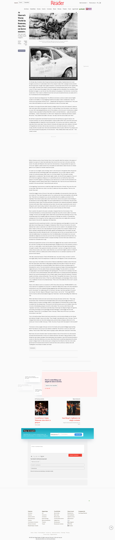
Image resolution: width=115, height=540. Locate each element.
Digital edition (53, 534)
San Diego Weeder (82, 513)
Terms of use (46, 534)
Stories (39, 9)
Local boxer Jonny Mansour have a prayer (43, 420)
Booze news (57, 516)
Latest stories (31, 516)
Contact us (48, 532)
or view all (47, 388)
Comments (32, 348)
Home (32, 532)
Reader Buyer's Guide (33, 525)
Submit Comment (74, 455)
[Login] (100, 2)
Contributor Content (33, 522)
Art (43, 513)
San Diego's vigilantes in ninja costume (71, 419)
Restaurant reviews (58, 524)
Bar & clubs (56, 513)
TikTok (70, 524)
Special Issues (31, 518)
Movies (59, 9)
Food (69, 9)
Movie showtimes (46, 520)
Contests (49, 9)
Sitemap (63, 532)
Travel (43, 524)
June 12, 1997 (25, 44)
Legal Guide (75, 9)
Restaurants (57, 522)
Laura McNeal (19, 43)
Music (54, 9)
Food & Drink (57, 511)
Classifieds (32, 9)
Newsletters (70, 513)
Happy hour (57, 520)
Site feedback (71, 515)
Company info (81, 511)
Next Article (76, 399)
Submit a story (71, 516)
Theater (65, 9)
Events (43, 9)
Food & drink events (59, 518)
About (35, 532)
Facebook (71, 518)
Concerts (44, 515)
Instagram (71, 522)
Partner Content (32, 524)
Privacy (68, 532)
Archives (26, 9)
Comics (30, 520)
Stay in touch (71, 511)
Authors (30, 515)
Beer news (56, 515)
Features (30, 511)
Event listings (45, 518)
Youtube (71, 525)
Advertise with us (56, 532)
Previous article (40, 399)
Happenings (45, 511)
